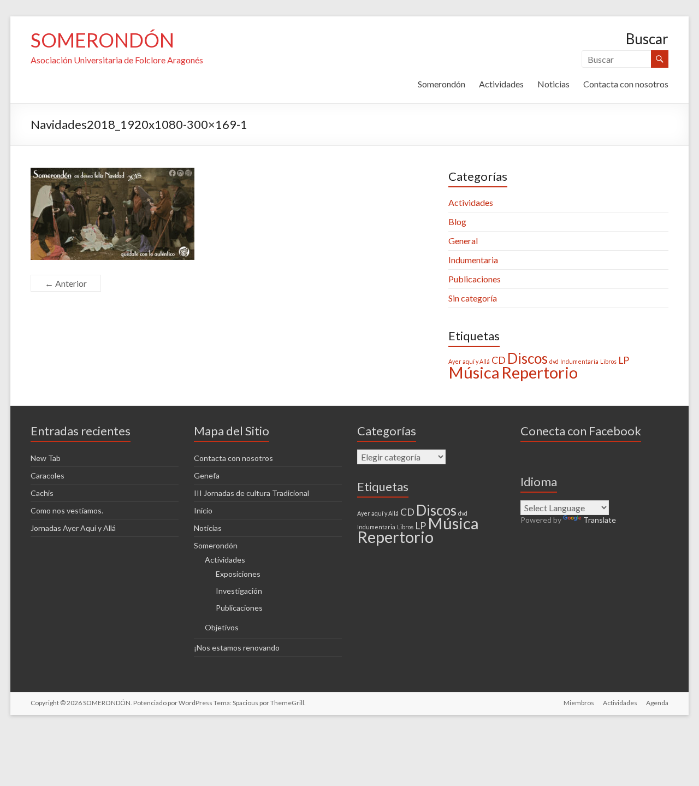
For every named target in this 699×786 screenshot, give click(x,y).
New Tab (46, 458)
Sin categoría (472, 298)
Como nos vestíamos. (67, 510)
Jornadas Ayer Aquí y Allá (73, 528)
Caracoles (47, 475)
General (463, 240)
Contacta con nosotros (625, 84)
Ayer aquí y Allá (469, 361)
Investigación (239, 590)
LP (623, 360)
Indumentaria (473, 260)
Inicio (203, 510)
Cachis (42, 493)
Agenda (657, 703)
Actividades (501, 84)
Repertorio (539, 372)
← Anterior (66, 283)
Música (474, 372)
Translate (599, 519)
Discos (527, 358)
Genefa (207, 475)
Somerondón (441, 84)
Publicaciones (474, 279)
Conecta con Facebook (580, 430)
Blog (457, 221)
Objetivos (222, 627)
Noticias (553, 84)
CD (498, 360)
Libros (608, 361)
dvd (554, 361)
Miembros (579, 703)
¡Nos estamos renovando (237, 647)
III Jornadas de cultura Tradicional (251, 493)
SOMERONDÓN (102, 40)
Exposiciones (238, 573)
